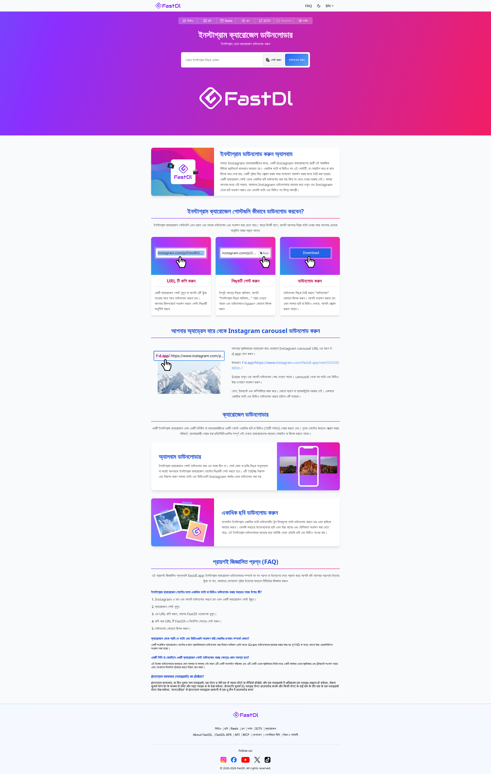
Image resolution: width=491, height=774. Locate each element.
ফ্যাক (308, 5)
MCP (246, 735)
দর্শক (305, 21)
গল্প (247, 21)
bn (328, 5)
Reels (228, 21)
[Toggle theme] (318, 5)
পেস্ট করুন (276, 60)
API (237, 735)
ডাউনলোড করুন (297, 60)
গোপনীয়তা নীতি (272, 735)
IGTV (267, 21)
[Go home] (168, 5)
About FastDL (202, 735)
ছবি (209, 21)
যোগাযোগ (257, 735)
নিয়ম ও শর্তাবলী (290, 735)
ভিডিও (190, 21)
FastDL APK (223, 735)
